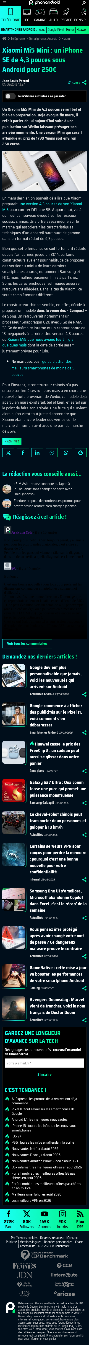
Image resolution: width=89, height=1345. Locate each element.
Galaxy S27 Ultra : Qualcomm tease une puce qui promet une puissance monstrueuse (58, 789)
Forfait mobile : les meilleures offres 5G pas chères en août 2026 (43, 1175)
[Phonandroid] (10, 1308)
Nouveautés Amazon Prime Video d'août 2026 (45, 1161)
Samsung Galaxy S (42, 802)
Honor (70, 29)
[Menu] (5, 3)
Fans (9, 1224)
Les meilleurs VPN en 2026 (31, 1200)
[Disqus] (44, 581)
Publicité (11, 1242)
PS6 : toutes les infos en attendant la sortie (43, 1142)
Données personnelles (58, 1242)
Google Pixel (56, 29)
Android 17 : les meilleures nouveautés (40, 1119)
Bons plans (37, 770)
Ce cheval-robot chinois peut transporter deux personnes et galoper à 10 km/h (58, 820)
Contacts (72, 1237)
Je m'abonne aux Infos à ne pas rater (42, 96)
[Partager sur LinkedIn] (37, 452)
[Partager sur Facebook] (23, 452)
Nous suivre (81, 452)
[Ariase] (64, 1293)
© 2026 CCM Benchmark (54, 1246)
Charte (79, 1242)
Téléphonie (10, 20)
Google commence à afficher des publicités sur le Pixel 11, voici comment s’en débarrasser (56, 715)
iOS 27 (16, 1136)
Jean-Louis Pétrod (15, 81)
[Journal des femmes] (24, 1266)
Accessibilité (27, 1246)
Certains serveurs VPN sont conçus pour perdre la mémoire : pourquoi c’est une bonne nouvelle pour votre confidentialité (58, 858)
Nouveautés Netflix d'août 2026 (35, 1148)
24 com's (74, 82)
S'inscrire (44, 1074)
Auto (53, 20)
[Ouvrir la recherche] (84, 3)
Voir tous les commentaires (27, 643)
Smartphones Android (43, 38)
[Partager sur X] (8, 452)
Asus (42, 29)
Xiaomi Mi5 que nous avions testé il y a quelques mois (37, 342)
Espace (66, 20)
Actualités (36, 834)
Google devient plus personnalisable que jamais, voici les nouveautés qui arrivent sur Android (55, 677)
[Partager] (84, 82)
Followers (26, 1224)
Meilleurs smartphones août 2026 (36, 1194)
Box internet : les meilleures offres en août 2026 (47, 1167)
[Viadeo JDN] (24, 1294)
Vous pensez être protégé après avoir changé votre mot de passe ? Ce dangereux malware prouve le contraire (57, 939)
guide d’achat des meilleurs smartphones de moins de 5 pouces (43, 368)
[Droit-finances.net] (24, 1284)
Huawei (81, 29)
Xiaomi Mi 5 (12, 441)
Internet (35, 879)
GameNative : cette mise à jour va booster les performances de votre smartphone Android (58, 974)
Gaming (40, 20)
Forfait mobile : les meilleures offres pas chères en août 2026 (46, 1186)
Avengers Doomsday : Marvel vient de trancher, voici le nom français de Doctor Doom (57, 1006)
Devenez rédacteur (52, 1237)
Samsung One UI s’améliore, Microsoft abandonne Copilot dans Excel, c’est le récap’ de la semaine (58, 900)
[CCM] (64, 1266)
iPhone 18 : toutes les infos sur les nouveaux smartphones (44, 1127)
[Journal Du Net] (24, 1275)
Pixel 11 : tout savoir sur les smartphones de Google (43, 1111)
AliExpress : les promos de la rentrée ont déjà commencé (44, 1101)
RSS (80, 1224)
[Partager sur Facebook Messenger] (52, 452)
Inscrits (62, 1224)
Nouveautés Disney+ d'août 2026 (36, 1155)
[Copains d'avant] (64, 1284)
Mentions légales (30, 1242)
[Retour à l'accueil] (44, 2)
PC (27, 20)
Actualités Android (42, 694)
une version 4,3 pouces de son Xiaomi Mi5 (42, 207)
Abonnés (44, 1224)
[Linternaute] (64, 1275)
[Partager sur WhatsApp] (66, 452)
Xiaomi (66, 38)
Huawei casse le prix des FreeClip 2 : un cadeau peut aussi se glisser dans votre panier (55, 753)
